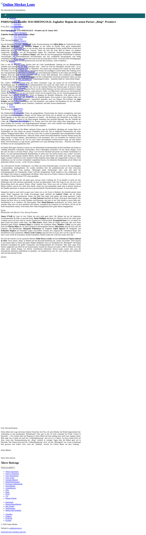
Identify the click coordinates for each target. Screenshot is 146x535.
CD (15, 57)
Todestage (22, 88)
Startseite (17, 20)
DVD (16, 55)
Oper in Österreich (20, 35)
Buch (16, 53)
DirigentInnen (23, 68)
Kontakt (12, 107)
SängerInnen (22, 66)
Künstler (12, 61)
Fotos (11, 105)
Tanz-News (18, 26)
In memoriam (23, 86)
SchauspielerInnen (24, 80)
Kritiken (12, 31)
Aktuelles (12, 18)
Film (15, 51)
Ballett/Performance (21, 43)
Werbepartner (18, 113)
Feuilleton (12, 92)
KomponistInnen (24, 76)
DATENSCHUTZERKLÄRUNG (13, 532)
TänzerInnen (22, 70)
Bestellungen (18, 109)
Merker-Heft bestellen (13, 510)
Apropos (17, 102)
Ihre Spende (18, 111)
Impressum (18, 115)
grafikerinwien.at (15, 528)
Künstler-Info (18, 90)
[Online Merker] (18, 4)
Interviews (17, 63)
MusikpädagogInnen (25, 78)
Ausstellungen (19, 49)
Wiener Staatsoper (20, 33)
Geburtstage (22, 84)
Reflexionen (18, 98)
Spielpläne (17, 24)
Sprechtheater (18, 47)
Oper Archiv (18, 39)
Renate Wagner (19, 59)
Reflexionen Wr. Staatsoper (23, 96)
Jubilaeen (17, 82)
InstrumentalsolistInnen (26, 72)
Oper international (20, 37)
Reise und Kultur (20, 100)
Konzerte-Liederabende (22, 45)
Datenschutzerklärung (13, 504)
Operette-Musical (20, 41)
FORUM (8, 518)
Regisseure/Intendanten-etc (28, 74)
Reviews (17, 29)
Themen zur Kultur (20, 94)
